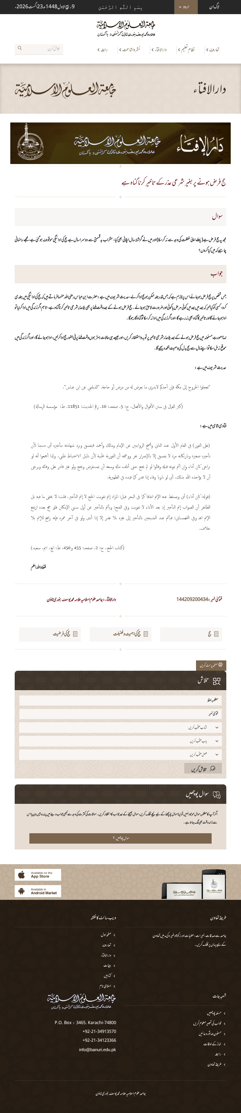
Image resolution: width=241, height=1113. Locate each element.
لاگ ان (214, 7)
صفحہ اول (106, 935)
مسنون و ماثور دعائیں (210, 1034)
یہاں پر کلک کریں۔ (205, 945)
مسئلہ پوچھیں (214, 1013)
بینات (107, 966)
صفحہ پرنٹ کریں (209, 665)
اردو (186, 7)
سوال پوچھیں (122, 838)
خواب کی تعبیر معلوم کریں (207, 1024)
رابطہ (104, 50)
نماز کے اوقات (212, 1044)
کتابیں (107, 976)
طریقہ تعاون (214, 1065)
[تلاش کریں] (20, 49)
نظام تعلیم (188, 50)
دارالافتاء (161, 50)
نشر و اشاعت (131, 50)
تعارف (214, 50)
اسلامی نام (105, 986)
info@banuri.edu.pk (97, 1049)
